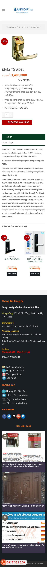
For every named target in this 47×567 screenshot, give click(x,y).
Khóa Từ (22, 27)
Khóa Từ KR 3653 (12, 259)
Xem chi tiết (12, 274)
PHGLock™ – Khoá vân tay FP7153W (35, 260)
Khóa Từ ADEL (35, 27)
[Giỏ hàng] (41, 10)
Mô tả (9, 137)
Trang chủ (11, 27)
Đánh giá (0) (7, 142)
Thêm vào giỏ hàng (19, 122)
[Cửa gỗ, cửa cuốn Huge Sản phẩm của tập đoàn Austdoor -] (23, 10)
